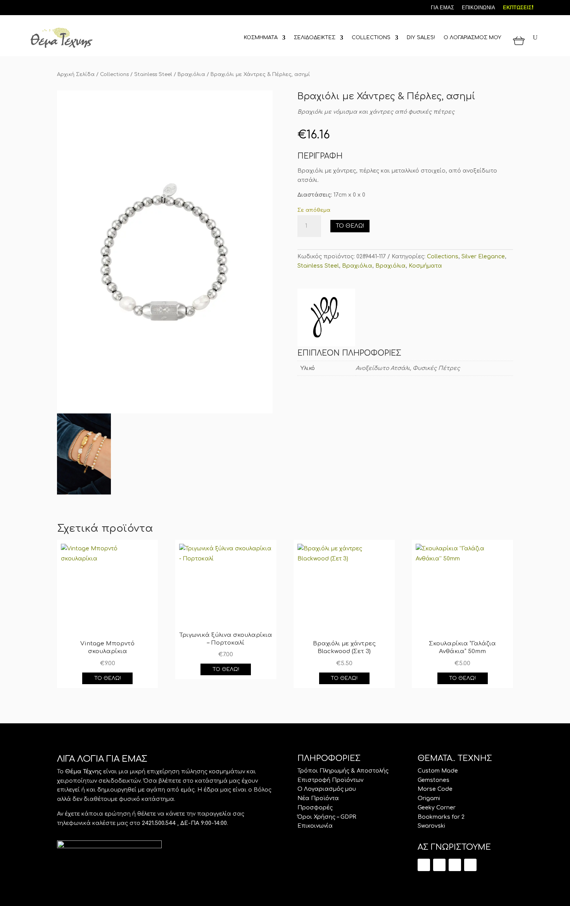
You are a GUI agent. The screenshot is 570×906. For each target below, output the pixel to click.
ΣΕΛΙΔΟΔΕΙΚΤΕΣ (314, 37)
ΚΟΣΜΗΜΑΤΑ (261, 37)
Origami (429, 798)
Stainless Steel (153, 74)
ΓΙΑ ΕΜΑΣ (442, 7)
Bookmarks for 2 (441, 817)
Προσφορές (315, 808)
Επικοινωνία (315, 826)
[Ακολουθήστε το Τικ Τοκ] (34, 7)
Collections (114, 74)
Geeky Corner (437, 808)
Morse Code (435, 789)
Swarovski (431, 826)
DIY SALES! (421, 37)
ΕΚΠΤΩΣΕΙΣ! (518, 7)
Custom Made (438, 771)
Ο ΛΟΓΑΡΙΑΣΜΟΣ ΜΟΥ (472, 37)
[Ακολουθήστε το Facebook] (47, 7)
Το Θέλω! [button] (107, 678)
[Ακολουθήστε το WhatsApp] (470, 865)
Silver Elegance (483, 256)
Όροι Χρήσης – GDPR (326, 817)
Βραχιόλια (191, 74)
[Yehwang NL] (326, 319)
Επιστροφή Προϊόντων (330, 780)
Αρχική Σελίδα (76, 74)
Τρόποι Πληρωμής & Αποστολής (343, 771)
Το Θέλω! (350, 226)
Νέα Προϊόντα (318, 798)
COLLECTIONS (371, 37)
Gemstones (433, 780)
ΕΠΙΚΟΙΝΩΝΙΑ (478, 7)
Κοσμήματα (425, 266)
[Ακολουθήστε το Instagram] (60, 7)
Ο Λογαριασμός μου (326, 789)
